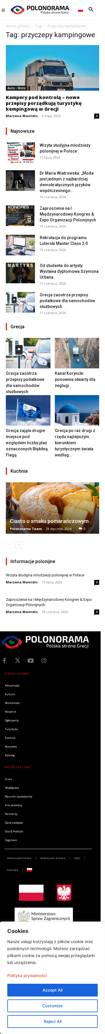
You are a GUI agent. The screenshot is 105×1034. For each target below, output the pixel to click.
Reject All (53, 1021)
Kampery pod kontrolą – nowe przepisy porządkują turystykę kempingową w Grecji (44, 103)
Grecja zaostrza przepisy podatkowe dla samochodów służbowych (67, 301)
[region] (52, 978)
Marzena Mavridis (22, 116)
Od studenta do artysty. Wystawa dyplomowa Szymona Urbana (69, 271)
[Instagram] (44, 661)
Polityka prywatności (27, 975)
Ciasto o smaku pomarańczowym (49, 521)
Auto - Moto (17, 88)
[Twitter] (17, 661)
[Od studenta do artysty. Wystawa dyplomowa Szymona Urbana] (20, 273)
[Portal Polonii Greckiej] (40, 10)
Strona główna (17, 26)
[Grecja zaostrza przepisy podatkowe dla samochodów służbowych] (20, 302)
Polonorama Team (26, 528)
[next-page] (18, 545)
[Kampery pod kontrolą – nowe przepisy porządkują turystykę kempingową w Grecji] (52, 68)
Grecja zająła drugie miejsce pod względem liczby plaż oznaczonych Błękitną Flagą (27, 442)
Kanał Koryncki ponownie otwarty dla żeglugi (75, 379)
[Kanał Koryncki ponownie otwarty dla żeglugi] (77, 353)
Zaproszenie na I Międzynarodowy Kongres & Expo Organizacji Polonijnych (68, 214)
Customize (52, 1005)
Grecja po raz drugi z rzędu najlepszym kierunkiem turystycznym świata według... (75, 442)
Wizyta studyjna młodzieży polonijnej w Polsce (45, 575)
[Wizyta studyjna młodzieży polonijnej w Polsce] (20, 152)
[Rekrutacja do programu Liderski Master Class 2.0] (20, 245)
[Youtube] (31, 661)
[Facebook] (4, 661)
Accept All (52, 990)
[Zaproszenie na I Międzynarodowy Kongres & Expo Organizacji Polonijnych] (20, 215)
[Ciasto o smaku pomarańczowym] (52, 508)
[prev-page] (9, 545)
